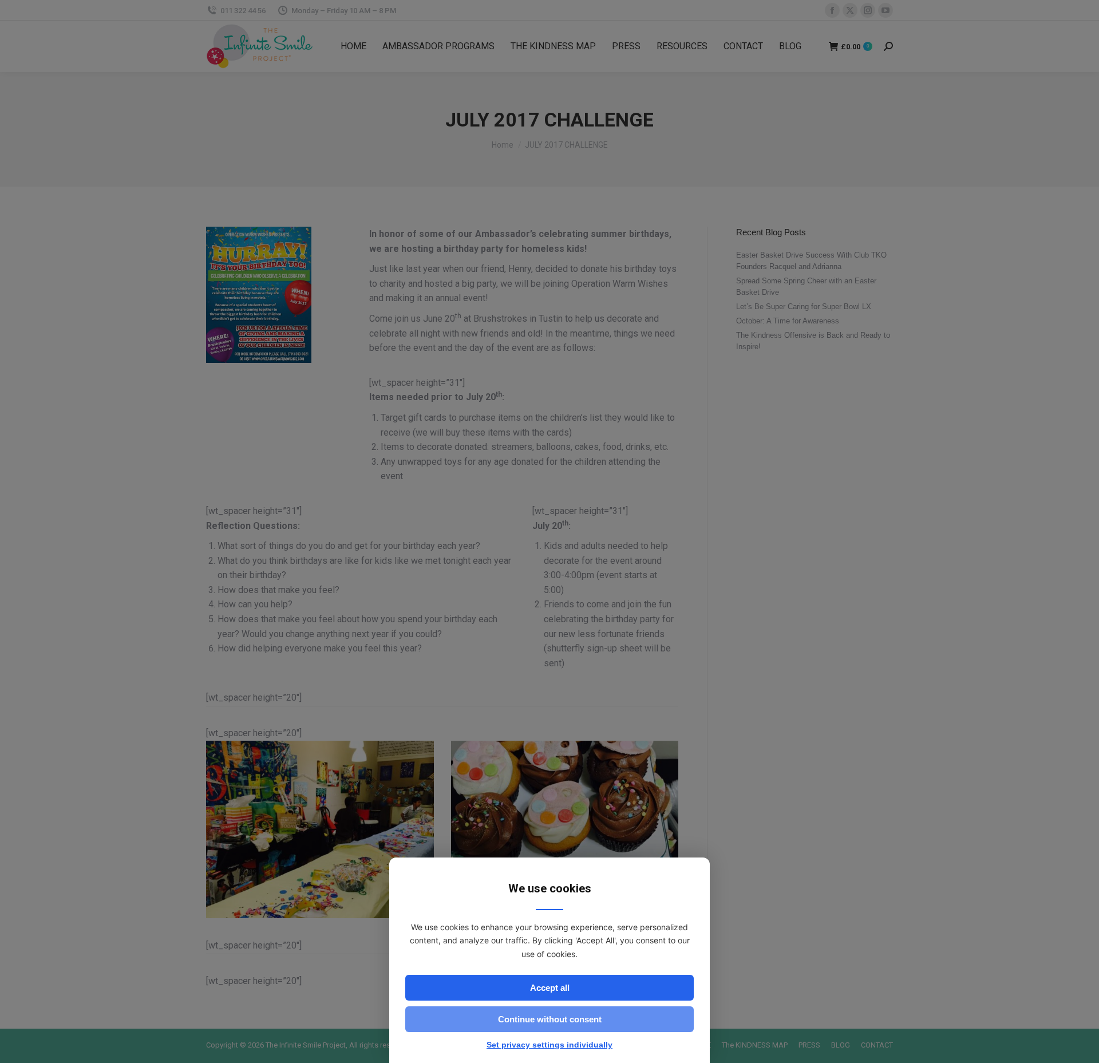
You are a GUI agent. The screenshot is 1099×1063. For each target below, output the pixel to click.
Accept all (550, 988)
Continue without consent (550, 1019)
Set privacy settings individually (549, 1044)
